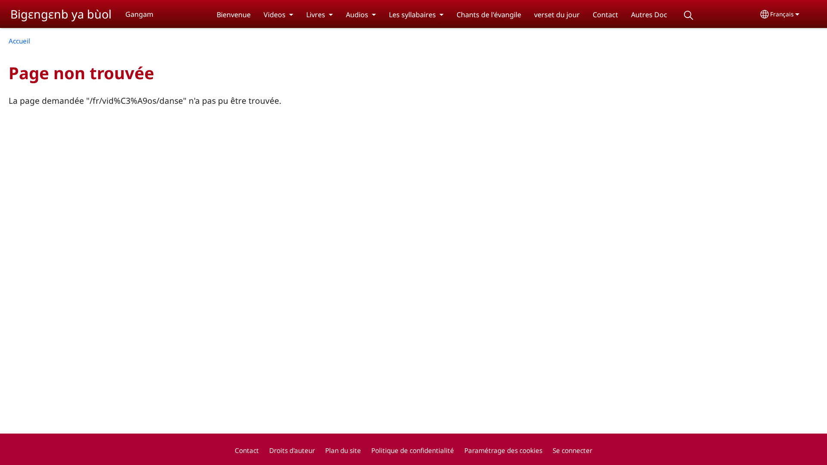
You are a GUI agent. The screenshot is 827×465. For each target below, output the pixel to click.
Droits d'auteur (292, 450)
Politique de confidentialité (412, 450)
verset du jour (557, 14)
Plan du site (343, 450)
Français (782, 14)
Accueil (19, 41)
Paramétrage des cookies (503, 450)
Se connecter (572, 450)
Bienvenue (234, 14)
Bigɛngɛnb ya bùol (61, 14)
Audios (357, 14)
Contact (605, 14)
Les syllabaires (412, 14)
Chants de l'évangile (489, 14)
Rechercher (688, 15)
